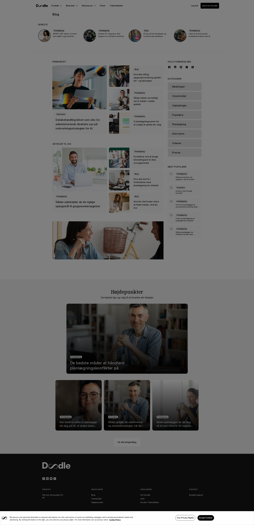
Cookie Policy (115, 520)
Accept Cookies (205, 518)
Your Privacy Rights (185, 518)
